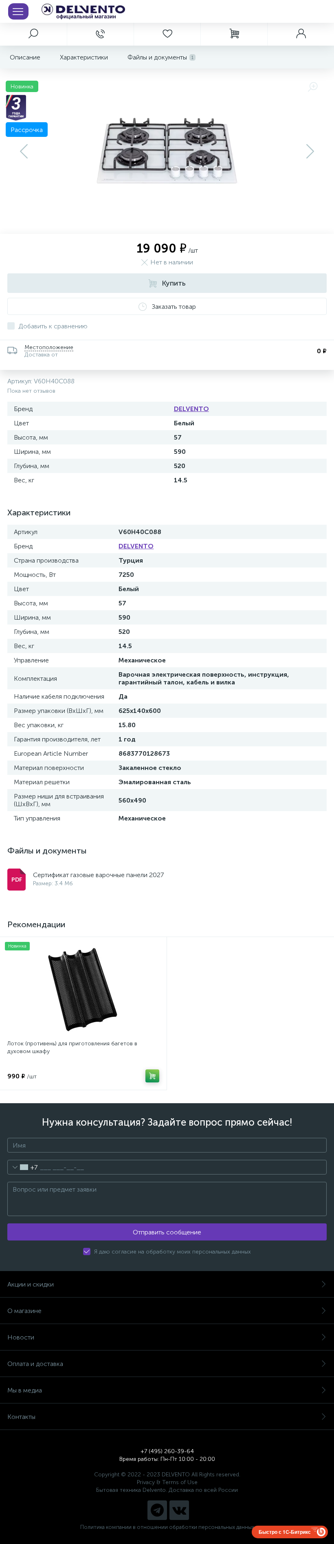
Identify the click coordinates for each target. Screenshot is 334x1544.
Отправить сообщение (167, 1232)
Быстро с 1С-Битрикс (285, 1531)
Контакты (21, 1417)
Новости (20, 1337)
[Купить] (152, 1075)
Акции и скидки (30, 1284)
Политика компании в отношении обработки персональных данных (167, 1527)
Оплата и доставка (35, 1364)
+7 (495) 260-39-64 (167, 1451)
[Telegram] (157, 1510)
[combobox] (22, 1167)
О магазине (24, 1311)
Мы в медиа (24, 1390)
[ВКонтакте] (179, 1510)
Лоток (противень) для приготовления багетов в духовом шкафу (72, 1047)
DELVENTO (191, 409)
